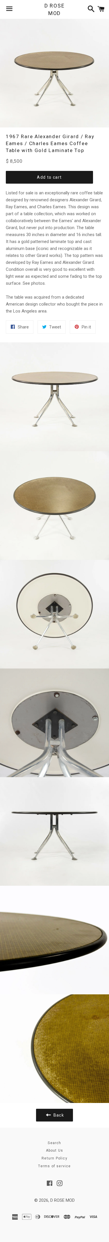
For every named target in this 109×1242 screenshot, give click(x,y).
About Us (54, 1150)
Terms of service (54, 1166)
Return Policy (54, 1158)
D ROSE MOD (54, 9)
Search (54, 1143)
